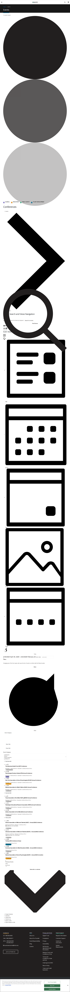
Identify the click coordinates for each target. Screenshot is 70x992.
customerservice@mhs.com (11, 945)
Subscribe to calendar (35, 869)
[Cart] (68, 2)
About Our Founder (35, 938)
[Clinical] (34, 756)
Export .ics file (8, 920)
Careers (32, 946)
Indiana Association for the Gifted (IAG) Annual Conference (19, 812)
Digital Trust (46, 935)
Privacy (44, 941)
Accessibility (46, 944)
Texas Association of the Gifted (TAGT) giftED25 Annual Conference (21, 798)
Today (35, 654)
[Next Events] (6, 650)
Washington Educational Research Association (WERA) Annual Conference (23, 805)
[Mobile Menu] (1, 2)
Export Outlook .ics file (10, 922)
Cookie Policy (8, 985)
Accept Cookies (52, 989)
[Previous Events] (6, 649)
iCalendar (7, 915)
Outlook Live (8, 919)
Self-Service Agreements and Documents (47, 948)
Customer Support (60, 938)
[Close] (67, 985)
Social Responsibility (35, 941)
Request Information (61, 935)
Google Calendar (9, 914)
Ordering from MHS (48, 963)
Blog (31, 944)
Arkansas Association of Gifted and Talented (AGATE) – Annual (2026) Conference (24, 831)
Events (9, 6)
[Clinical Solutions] (34, 757)
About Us (32, 935)
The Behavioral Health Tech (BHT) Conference (16, 766)
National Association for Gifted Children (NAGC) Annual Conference (21, 787)
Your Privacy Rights (52, 982)
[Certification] (34, 754)
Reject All (52, 985)
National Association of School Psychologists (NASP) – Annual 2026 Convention (24, 855)
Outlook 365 (8, 917)
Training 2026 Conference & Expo (13, 841)
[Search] (65, 2)
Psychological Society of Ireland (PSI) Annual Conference (18, 773)
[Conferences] (34, 758)
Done (35, 667)
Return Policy (46, 965)
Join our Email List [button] (10, 952)
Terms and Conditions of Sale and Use (47, 958)
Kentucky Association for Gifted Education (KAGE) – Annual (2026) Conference (23, 848)
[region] (35, 985)
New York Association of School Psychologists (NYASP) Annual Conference (23, 780)
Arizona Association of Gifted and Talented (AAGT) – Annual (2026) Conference (23, 822)
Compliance (46, 938)
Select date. (38, 657)
